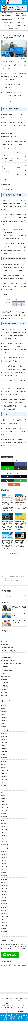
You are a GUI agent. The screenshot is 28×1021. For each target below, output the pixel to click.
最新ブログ (20, 1007)
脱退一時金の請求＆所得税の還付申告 (7, 1002)
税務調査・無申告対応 (7, 1005)
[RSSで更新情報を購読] (14, 484)
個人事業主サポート (7, 998)
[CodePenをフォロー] (7, 480)
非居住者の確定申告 (21, 1001)
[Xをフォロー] (20, 476)
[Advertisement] (14, 564)
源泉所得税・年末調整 (7, 457)
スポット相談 (21, 1005)
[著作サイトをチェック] (7, 476)
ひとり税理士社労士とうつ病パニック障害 (13, 965)
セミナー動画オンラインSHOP (7, 1008)
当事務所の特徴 (20, 1011)
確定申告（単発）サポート (20, 998)
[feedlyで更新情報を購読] (20, 480)
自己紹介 (7, 1011)
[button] (20, 468)
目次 (10, 102)
